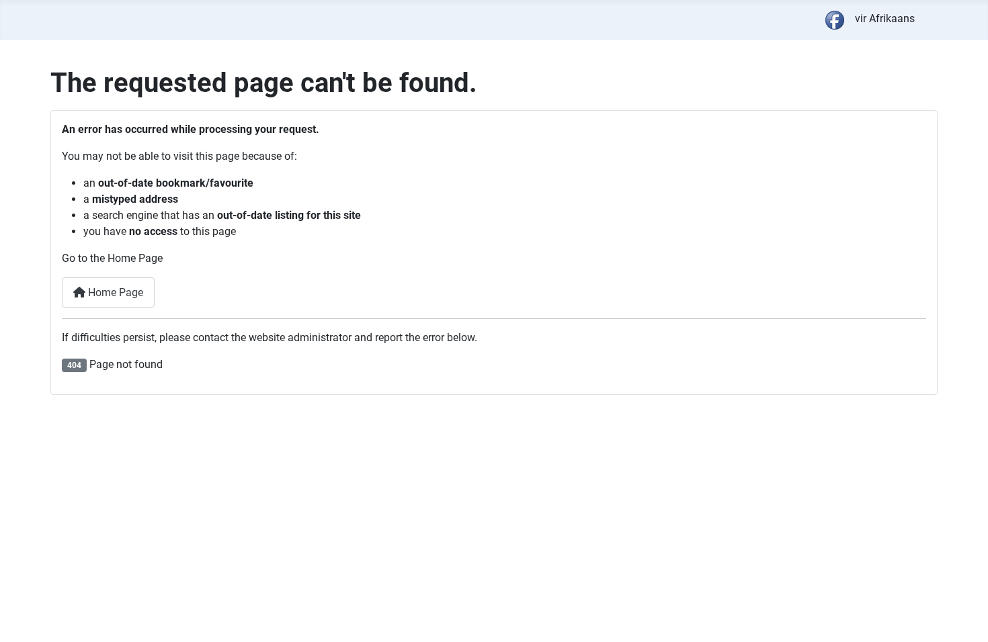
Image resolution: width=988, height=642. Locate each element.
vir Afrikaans (885, 18)
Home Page (114, 292)
